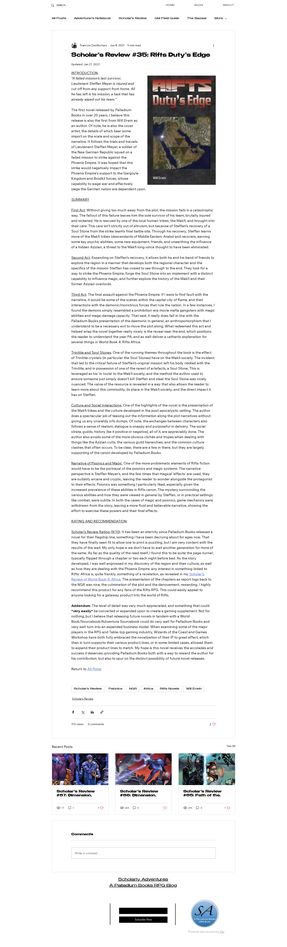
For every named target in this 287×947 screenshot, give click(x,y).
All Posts (59, 18)
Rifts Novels (169, 689)
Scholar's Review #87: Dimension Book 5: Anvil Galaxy (80, 794)
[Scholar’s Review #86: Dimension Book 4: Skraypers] (143, 769)
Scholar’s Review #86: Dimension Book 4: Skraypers (141, 794)
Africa (148, 689)
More (219, 18)
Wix (222, 932)
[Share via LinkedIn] (92, 712)
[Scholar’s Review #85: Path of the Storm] (207, 769)
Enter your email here (131, 904)
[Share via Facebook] (73, 712)
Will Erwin (194, 689)
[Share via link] (102, 712)
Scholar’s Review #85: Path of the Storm (202, 794)
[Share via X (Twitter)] (83, 712)
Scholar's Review (133, 18)
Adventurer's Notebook (92, 18)
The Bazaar (197, 18)
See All (231, 746)
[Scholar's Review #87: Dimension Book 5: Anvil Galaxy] (80, 769)
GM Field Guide (167, 18)
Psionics (115, 689)
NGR (133, 689)
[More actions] (213, 45)
